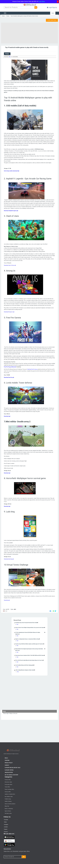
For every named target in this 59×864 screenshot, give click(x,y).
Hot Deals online (8, 813)
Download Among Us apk (9, 311)
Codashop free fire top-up (32, 369)
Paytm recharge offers (9, 789)
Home (3, 16)
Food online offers (8, 784)
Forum (7, 16)
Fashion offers (8, 779)
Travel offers (7, 786)
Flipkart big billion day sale (12, 767)
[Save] (24, 856)
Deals (53, 13)
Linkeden (6, 826)
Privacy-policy (9, 762)
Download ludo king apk (9, 559)
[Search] (35, 7)
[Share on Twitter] (55, 611)
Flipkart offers (9, 770)
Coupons (7, 760)
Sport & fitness (8, 811)
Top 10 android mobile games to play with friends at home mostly (24, 16)
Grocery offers (8, 791)
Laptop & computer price (10, 794)
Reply (7, 53)
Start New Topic (51, 20)
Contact (7, 765)
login (7, 713)
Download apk (7, 473)
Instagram (6, 824)
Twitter (5, 822)
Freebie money (8, 798)
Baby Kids (7, 806)
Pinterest (6, 831)
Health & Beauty (8, 801)
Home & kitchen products (10, 803)
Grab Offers (42, 1)
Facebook (6, 819)
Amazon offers (9, 772)
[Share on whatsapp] (54, 611)
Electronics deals (8, 782)
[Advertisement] (29, 33)
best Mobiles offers (9, 796)
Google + (6, 829)
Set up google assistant (11, 774)
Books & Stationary (9, 808)
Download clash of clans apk (10, 265)
